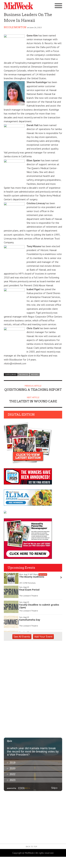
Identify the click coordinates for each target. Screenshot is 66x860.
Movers (34, 374)
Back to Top (31, 846)
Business (23, 374)
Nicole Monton (15, 27)
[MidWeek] (18, 6)
